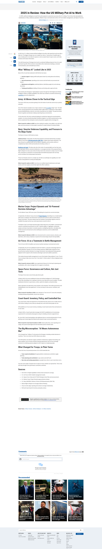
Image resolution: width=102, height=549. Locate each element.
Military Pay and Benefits (51, 535)
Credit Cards (30, 535)
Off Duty (67, 539)
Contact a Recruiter (41, 535)
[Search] (76, 2)
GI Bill (48, 536)
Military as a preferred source (50, 400)
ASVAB (39, 536)
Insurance (34, 1)
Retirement (49, 541)
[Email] (55, 23)
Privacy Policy (72, 65)
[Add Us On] (15, 54)
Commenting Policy (40, 456)
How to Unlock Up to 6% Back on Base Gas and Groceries (77, 97)
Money (44, 1)
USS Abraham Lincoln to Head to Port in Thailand (77, 92)
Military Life (67, 1)
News (62, 1)
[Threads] (15, 65)
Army (57, 535)
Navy (57, 536)
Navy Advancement (41, 538)
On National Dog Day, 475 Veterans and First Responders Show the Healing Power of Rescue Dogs (78, 102)
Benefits (57, 1)
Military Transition (69, 538)
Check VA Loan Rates (22, 536)
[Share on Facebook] (50, 23)
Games (67, 541)
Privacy (58, 473)
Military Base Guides (69, 535)
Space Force (59, 542)
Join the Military (51, 1)
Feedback (61, 473)
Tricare (48, 539)
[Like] (15, 61)
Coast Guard (59, 541)
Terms (55, 473)
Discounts (49, 542)
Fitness (67, 544)
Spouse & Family (69, 547)
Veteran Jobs (68, 536)
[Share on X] (52, 23)
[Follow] (15, 57)
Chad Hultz (24, 22)
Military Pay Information (32, 538)
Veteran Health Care (50, 538)
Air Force (58, 538)
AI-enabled (48, 107)
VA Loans (20, 535)
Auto (67, 542)
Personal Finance (31, 536)
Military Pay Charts (31, 539)
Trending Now (68, 89)
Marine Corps (59, 539)
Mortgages (39, 1)
